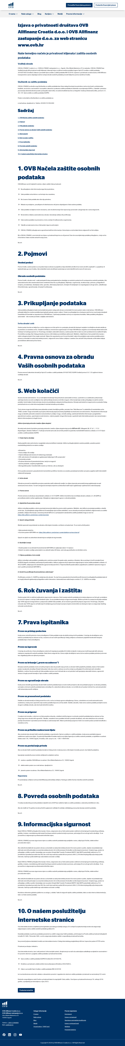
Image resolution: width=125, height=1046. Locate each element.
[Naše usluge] (32, 13)
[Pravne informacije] (83, 13)
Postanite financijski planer (106, 5)
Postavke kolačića (26, 990)
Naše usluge (37, 1017)
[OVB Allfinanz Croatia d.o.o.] (11, 5)
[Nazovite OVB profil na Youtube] (20, 1035)
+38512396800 (13, 1022)
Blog (34, 1020)
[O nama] (16, 13)
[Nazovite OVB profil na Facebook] (4, 1035)
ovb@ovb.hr (9, 1025)
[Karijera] (53, 13)
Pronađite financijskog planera (79, 5)
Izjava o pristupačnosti (72, 1023)
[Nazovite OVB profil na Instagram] (15, 1035)
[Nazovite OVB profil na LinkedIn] (9, 1035)
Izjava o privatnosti (71, 1017)
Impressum (68, 1014)
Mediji (35, 1023)
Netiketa (67, 1026)
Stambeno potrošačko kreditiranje (75, 1020)
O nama (35, 1014)
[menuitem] (12, 13)
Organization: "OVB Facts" (41, 1026)
